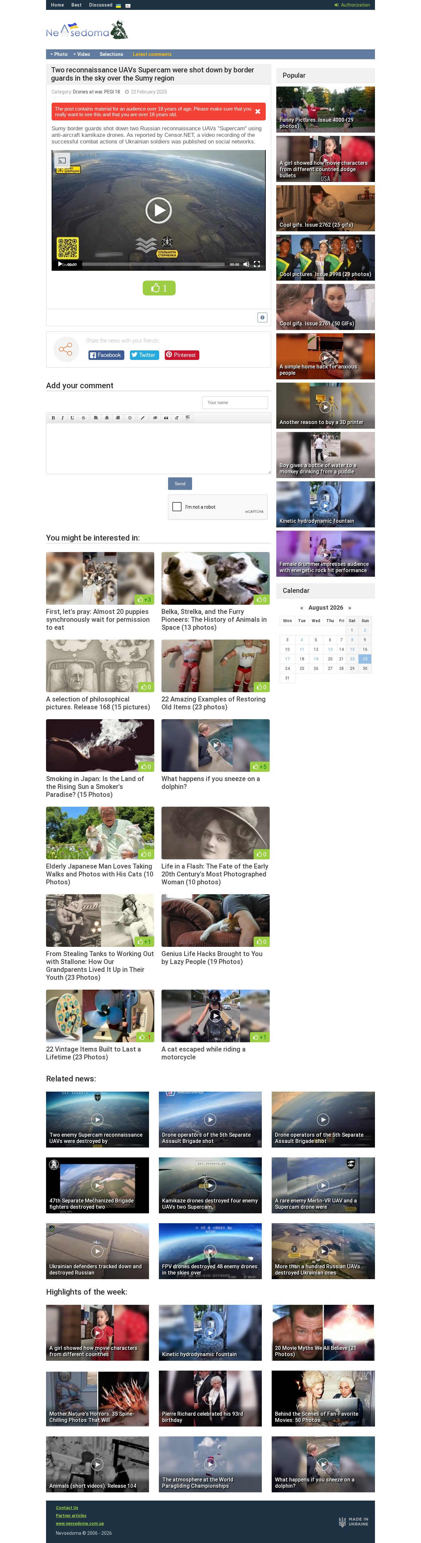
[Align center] (106, 417)
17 (287, 659)
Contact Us (67, 1507)
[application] (159, 210)
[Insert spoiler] (187, 417)
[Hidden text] (155, 417)
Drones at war (87, 91)
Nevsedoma (98, 36)
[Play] (60, 264)
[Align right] (117, 417)
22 (352, 659)
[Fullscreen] (257, 264)
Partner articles (71, 1515)
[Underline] (72, 417)
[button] (159, 210)
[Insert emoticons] (130, 417)
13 (330, 649)
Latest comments (152, 54)
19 (316, 659)
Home (57, 5)
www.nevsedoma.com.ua (80, 1523)
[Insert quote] (166, 417)
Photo (61, 54)
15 (352, 649)
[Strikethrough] (83, 417)
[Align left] (96, 417)
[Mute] (246, 264)
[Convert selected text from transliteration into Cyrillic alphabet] (177, 417)
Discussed (100, 5)
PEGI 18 (112, 91)
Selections (111, 54)
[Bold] (53, 417)
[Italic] (62, 417)
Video (83, 54)
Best (76, 5)
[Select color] (142, 417)
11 (302, 649)
